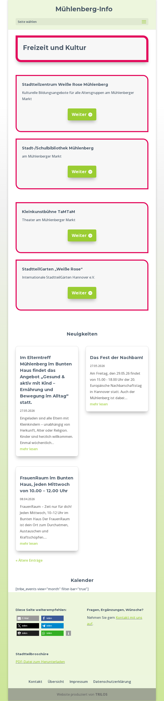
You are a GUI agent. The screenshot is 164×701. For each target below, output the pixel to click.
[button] (28, 618)
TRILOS (101, 694)
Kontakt (35, 681)
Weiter (79, 114)
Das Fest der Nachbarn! (116, 357)
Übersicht (56, 681)
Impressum (79, 681)
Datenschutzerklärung (112, 681)
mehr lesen (29, 449)
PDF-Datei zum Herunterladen (40, 661)
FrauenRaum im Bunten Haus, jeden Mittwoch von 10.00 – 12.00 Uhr (46, 484)
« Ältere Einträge (29, 560)
